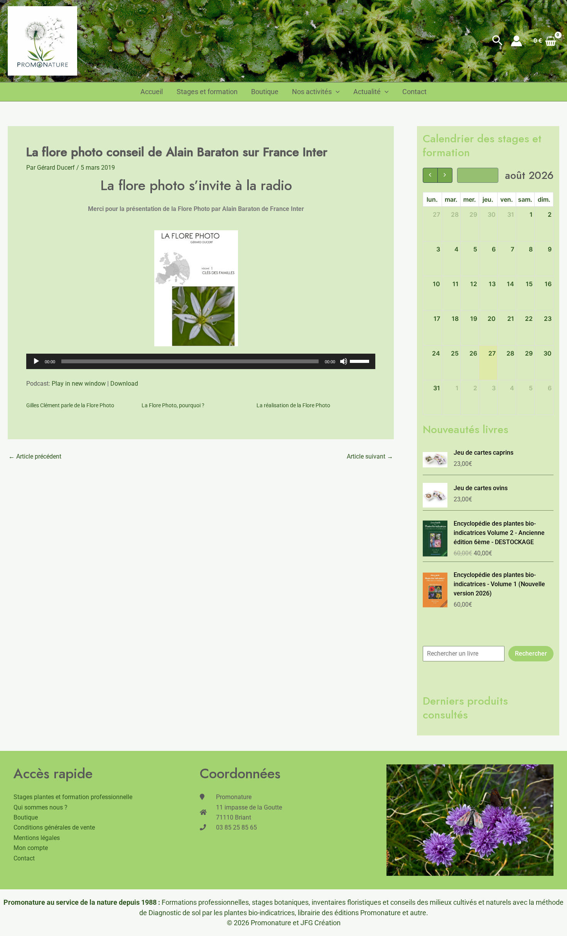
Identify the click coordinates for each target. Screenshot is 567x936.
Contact (414, 92)
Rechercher (531, 653)
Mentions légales (37, 838)
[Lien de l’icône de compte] (516, 41)
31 (510, 214)
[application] (200, 361)
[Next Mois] (444, 175)
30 (492, 214)
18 (455, 318)
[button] (497, 41)
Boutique (264, 92)
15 (529, 284)
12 (473, 284)
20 (492, 318)
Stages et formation (207, 92)
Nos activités (312, 92)
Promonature (271, 923)
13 (492, 284)
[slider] (360, 361)
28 (455, 214)
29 (473, 214)
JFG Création (320, 923)
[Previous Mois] (430, 175)
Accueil (151, 92)
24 (436, 353)
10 (436, 284)
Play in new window (79, 383)
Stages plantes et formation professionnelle (73, 797)
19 (473, 318)
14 (510, 284)
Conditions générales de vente (54, 827)
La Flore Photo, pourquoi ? (173, 405)
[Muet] (344, 361)
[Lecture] (36, 361)
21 (510, 318)
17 (437, 318)
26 (473, 353)
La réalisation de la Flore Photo (293, 405)
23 (548, 318)
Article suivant (370, 457)
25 (455, 353)
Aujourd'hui (477, 175)
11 (455, 284)
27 (436, 214)
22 (529, 318)
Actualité (367, 92)
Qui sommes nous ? (41, 807)
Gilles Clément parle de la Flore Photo (70, 405)
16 (548, 284)
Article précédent (34, 457)
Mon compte (31, 848)
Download (124, 383)
